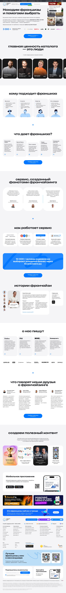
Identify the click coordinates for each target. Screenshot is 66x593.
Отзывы (4, 529)
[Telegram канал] (57, 520)
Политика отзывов (36, 580)
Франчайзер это (16, 533)
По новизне (5, 533)
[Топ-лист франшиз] (33, 512)
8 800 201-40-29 (29, 523)
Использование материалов (54, 580)
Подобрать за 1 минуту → (26, 4)
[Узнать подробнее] (17, 500)
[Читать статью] (4, 354)
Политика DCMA (29, 580)
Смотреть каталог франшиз (32, 519)
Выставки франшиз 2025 (44, 527)
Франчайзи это (16, 535)
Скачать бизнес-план (53, 10)
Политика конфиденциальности (8, 580)
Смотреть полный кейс (27, 312)
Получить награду (28, 532)
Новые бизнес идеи (43, 535)
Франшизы (5, 527)
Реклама (4, 545)
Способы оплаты (6, 544)
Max (62, 523)
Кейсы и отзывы (59, 529)
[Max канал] (44, 520)
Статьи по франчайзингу (17, 527)
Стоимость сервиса (59, 536)
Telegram (54, 523)
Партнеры (58, 532)
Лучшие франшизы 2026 (29, 527)
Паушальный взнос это (17, 532)
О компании (58, 527)
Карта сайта (58, 535)
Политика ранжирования (44, 580)
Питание (4, 536)
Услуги (4, 538)
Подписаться (25, 572)
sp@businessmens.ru (42, 523)
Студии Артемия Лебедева (30, 543)
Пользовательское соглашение (20, 580)
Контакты (57, 533)
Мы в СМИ (58, 530)
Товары (4, 539)
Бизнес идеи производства (44, 533)
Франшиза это (15, 529)
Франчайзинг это (16, 530)
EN (61, 580)
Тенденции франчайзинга (29, 529)
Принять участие (28, 533)
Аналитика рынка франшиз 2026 (31, 530)
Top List (4, 530)
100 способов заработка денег (45, 529)
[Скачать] (10, 487)
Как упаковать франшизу (44, 530)
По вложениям (5, 532)
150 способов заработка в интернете (46, 532)
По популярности (6, 535)
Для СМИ (4, 547)
